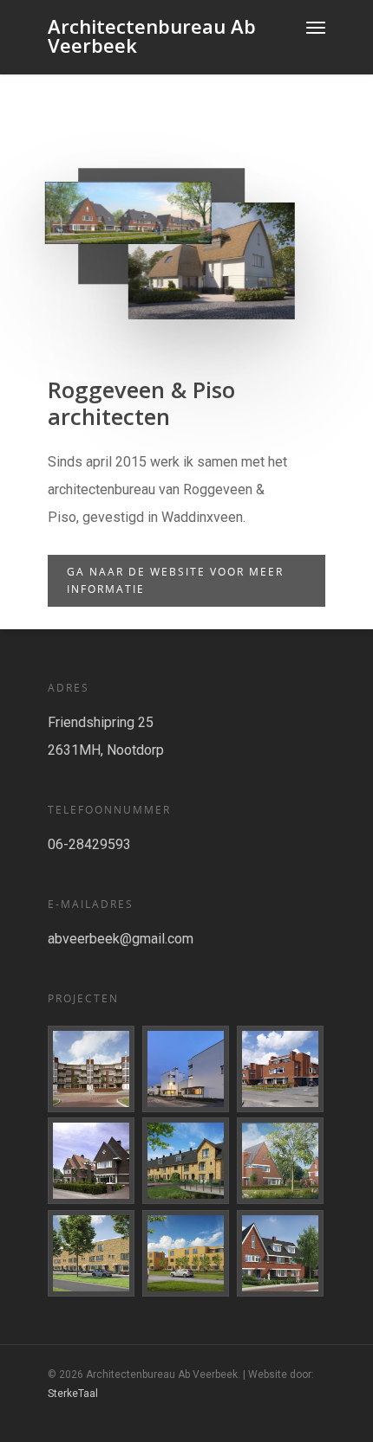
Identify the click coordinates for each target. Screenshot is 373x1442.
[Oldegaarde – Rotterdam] (92, 1253)
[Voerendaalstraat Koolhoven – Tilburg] (186, 1069)
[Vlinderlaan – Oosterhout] (281, 1069)
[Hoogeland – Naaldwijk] (186, 1160)
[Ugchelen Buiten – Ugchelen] (281, 1160)
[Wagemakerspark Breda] (92, 1069)
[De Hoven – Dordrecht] (92, 1160)
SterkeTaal (73, 1393)
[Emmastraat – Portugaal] (281, 1253)
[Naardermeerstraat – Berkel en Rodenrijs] (186, 1253)
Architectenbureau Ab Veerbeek (152, 35)
